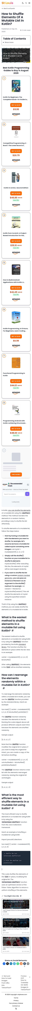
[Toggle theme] (28, 484)
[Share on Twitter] (7, 963)
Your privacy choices (16, 1003)
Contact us (16, 1006)
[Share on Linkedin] (11, 963)
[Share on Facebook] (4, 963)
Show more (9, 42)
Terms (16, 998)
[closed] (29, 3)
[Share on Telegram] (14, 963)
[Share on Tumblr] (24, 963)
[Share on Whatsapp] (17, 963)
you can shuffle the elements (19, 510)
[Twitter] (16, 1009)
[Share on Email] (28, 963)
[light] (23, 3)
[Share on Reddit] (21, 963)
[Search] (26, 3)
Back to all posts (9, 8)
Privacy (16, 1001)
